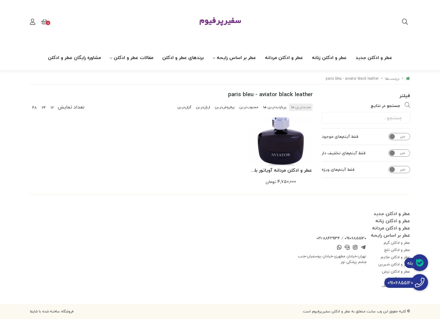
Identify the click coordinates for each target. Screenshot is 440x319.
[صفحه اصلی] (408, 78)
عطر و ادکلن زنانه (329, 57)
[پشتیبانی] (347, 248)
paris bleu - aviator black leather (352, 78)
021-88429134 (328, 238)
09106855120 (355, 238)
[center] (405, 22)
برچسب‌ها (392, 78)
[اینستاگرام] (355, 248)
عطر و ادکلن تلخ (397, 250)
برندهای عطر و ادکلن (183, 57)
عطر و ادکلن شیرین (394, 264)
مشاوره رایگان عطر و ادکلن (74, 57)
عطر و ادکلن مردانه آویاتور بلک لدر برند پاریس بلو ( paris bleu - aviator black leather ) (281, 170)
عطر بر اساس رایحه (236, 57)
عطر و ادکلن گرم (397, 242)
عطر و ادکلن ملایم (395, 257)
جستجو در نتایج (385, 105)
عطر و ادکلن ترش (396, 271)
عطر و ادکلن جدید (374, 57)
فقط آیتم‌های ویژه (338, 169)
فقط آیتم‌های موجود (340, 136)
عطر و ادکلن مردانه (284, 57)
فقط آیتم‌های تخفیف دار (343, 153)
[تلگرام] (363, 248)
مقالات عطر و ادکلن (133, 57)
